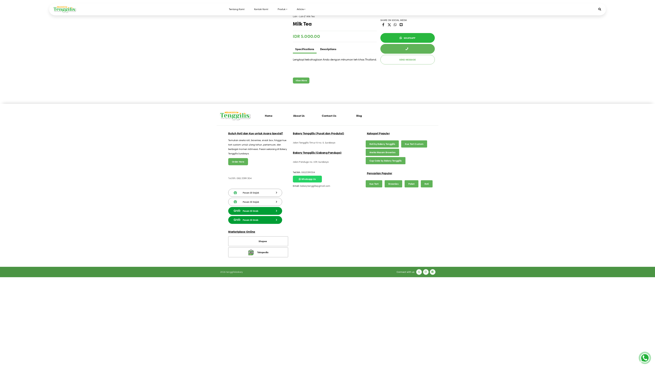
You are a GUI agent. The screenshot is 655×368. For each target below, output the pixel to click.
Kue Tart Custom (414, 143)
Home (268, 116)
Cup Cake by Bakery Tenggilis (385, 160)
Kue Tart (374, 183)
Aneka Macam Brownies (382, 152)
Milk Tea (311, 16)
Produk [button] (282, 9)
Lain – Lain (298, 16)
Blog (359, 116)
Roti (427, 183)
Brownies (393, 183)
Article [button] (300, 9)
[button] (599, 9)
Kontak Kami (261, 9)
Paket (411, 183)
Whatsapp (409, 38)
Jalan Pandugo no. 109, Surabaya (311, 161)
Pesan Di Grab (250, 210)
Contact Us (329, 116)
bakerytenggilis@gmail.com (315, 185)
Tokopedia (262, 252)
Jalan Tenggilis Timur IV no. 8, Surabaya (314, 142)
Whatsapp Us (308, 179)
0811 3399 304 (244, 178)
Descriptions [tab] (328, 49)
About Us (299, 116)
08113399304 (308, 172)
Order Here (238, 161)
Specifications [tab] (304, 49)
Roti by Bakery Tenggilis (382, 143)
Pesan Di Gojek (251, 192)
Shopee (263, 241)
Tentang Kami (237, 9)
